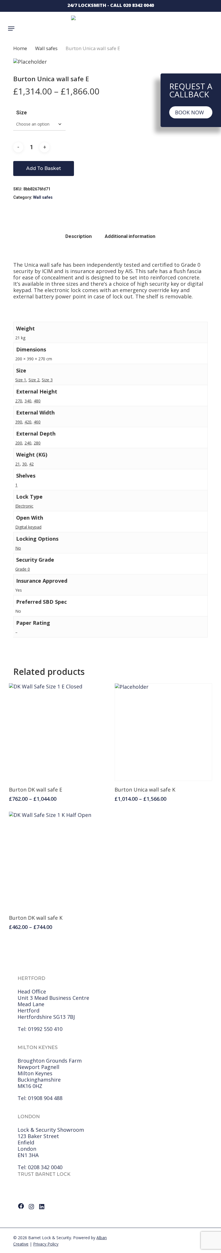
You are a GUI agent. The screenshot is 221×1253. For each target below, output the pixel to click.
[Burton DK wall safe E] (57, 732)
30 (24, 464)
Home (20, 48)
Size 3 (47, 380)
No (18, 548)
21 (17, 464)
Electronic (24, 506)
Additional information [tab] (130, 236)
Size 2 (33, 380)
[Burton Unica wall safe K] (163, 732)
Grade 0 (22, 569)
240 (27, 443)
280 (37, 443)
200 (18, 443)
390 (18, 422)
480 (37, 401)
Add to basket (43, 168)
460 (37, 422)
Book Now (189, 112)
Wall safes (46, 48)
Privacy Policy (45, 1244)
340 (27, 401)
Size (21, 112)
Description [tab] (78, 236)
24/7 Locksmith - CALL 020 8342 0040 (110, 5)
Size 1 (20, 380)
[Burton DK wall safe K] (57, 860)
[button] (11, 28)
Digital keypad (28, 527)
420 (27, 422)
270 (18, 401)
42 (31, 464)
